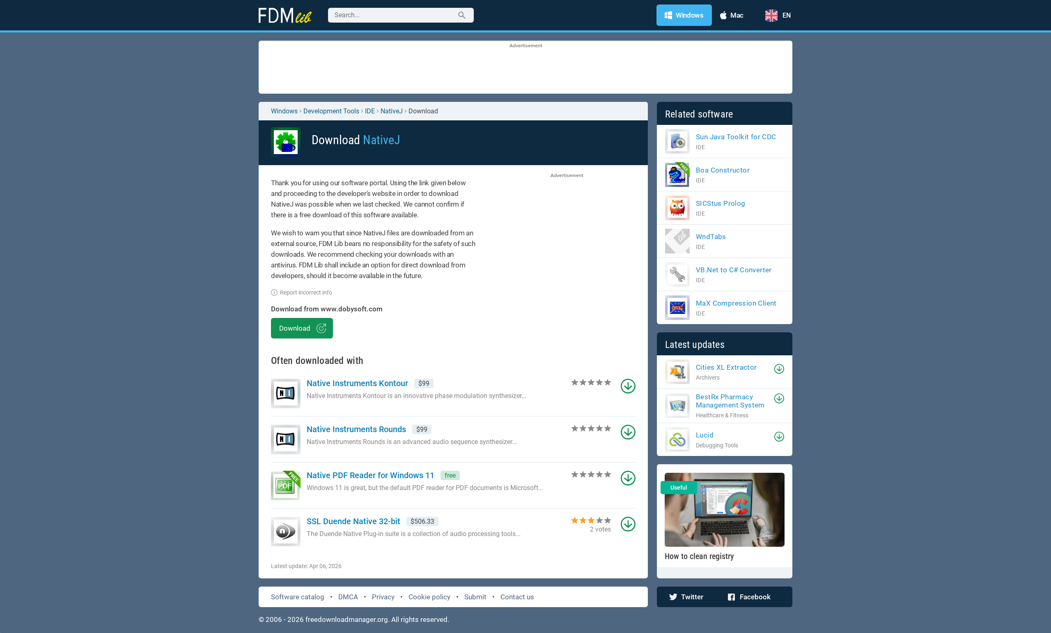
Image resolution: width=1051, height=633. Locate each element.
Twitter (692, 597)
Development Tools (331, 111)
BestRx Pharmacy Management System (730, 401)
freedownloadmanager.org (346, 619)
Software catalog (297, 597)
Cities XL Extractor (726, 367)
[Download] (779, 369)
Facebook (755, 597)
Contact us (517, 597)
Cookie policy (429, 597)
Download (294, 328)
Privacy (383, 597)
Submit (475, 597)
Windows (284, 111)
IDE (370, 111)
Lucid (705, 435)
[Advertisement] (525, 67)
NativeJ (392, 111)
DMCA (348, 597)
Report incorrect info (306, 292)
